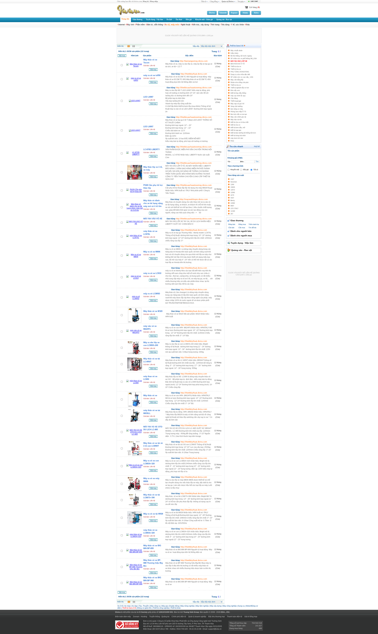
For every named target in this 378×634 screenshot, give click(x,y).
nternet (121, 24)
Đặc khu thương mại (216, 617)
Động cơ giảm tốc (144, 608)
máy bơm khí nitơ (236, 138)
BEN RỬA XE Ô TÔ (237, 64)
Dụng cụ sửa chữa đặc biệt (240, 74)
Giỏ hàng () (254, 7)
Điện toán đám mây (123, 617)
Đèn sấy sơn (235, 90)
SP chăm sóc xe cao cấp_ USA (241, 77)
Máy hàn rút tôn (236, 119)
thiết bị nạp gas (235, 130)
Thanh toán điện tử (234, 617)
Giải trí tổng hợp (250, 617)
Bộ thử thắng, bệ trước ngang (241, 56)
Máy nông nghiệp (187, 606)
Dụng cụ (241, 606)
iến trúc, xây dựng (200, 24)
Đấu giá (246, 169)
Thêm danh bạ (254, 224)
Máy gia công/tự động (170, 606)
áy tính (130, 24)
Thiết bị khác (176, 608)
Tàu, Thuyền (144, 606)
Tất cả (255, 169)
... (188, 66)
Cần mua (241, 227)
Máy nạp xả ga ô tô (237, 103)
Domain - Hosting (140, 617)
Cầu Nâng (234, 98)
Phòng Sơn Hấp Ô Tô (238, 111)
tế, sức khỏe (237, 24)
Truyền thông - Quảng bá (159, 617)
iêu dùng (225, 24)
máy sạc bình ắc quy (238, 96)
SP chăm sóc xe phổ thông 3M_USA (243, 58)
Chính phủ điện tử (179, 617)
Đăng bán (231, 224)
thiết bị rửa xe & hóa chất (239, 122)
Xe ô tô (120, 606)
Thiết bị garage (235, 101)
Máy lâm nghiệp (202, 606)
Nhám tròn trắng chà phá (239, 82)
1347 (232, 179)
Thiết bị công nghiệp (161, 608)
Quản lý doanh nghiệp (197, 617)
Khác (232, 141)
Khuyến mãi (234, 169)
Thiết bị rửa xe (235, 69)
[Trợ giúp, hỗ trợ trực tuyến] (253, 1)
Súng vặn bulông (236, 106)
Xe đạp (134, 606)
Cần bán (231, 227)
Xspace (234, 13)
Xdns (256, 13)
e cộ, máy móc (171, 24)
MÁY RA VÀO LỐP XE (238, 61)
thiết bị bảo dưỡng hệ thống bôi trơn (243, 133)
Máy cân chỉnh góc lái (238, 117)
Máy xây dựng (215, 606)
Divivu (212, 13)
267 (231, 214)
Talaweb (223, 13)
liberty (232, 200)
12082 (232, 203)
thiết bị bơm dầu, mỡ (237, 127)
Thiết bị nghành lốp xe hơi (239, 88)
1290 (232, 184)
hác (247, 24)
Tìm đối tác (252, 227)
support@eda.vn (214, 629)
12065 (232, 192)
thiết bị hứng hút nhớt (238, 135)
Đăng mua (242, 224)
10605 (232, 187)
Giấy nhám (234, 53)
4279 (232, 195)
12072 (232, 190)
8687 (232, 206)
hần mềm (140, 24)
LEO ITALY (234, 208)
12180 (232, 211)
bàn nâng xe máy (236, 109)
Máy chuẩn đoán (236, 50)
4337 (232, 198)
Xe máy (127, 606)
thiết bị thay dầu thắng (238, 93)
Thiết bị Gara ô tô (237, 46)
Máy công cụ (155, 606)
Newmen (233, 182)
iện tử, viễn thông (154, 24)
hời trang (214, 24)
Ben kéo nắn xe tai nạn (238, 114)
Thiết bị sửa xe (235, 66)
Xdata (245, 13)
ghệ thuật (185, 24)
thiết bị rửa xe (235, 125)
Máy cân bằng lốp (236, 80)
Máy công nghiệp (230, 606)
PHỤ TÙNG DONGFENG (239, 72)
